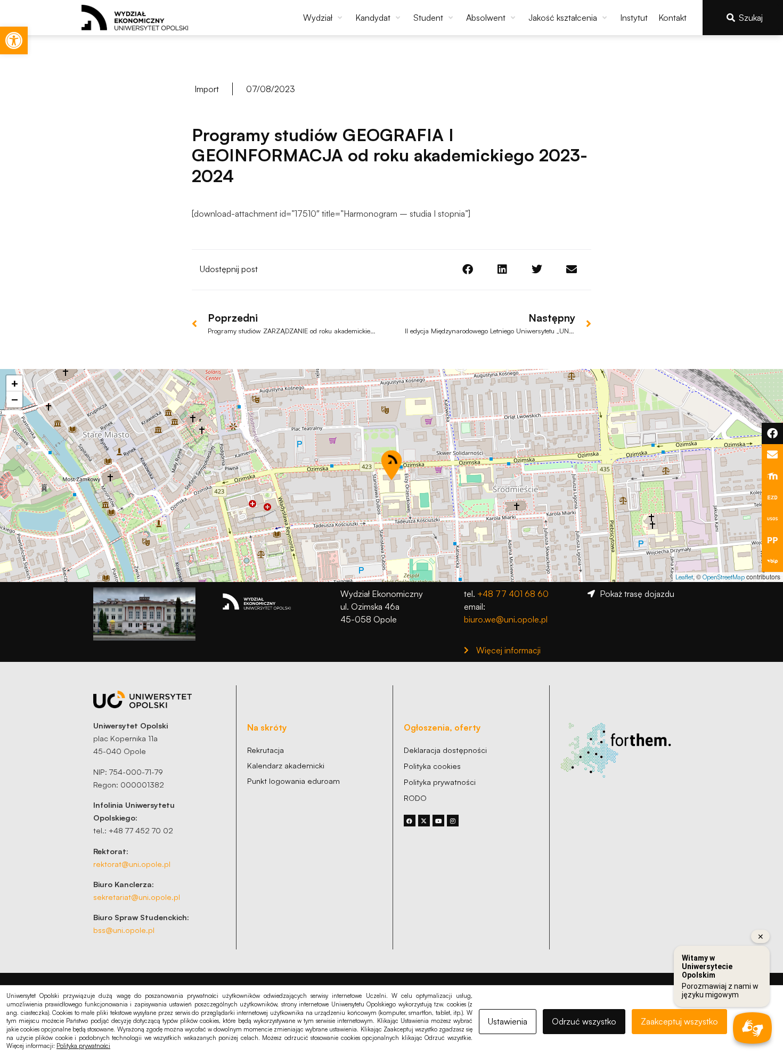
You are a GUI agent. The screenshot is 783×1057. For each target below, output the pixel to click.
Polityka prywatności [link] (83, 1046)
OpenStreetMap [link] (724, 577)
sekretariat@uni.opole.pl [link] (136, 897)
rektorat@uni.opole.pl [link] (131, 863)
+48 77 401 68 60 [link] (513, 593)
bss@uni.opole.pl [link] (123, 930)
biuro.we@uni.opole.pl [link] (506, 619)
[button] (324, 18)
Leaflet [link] (684, 577)
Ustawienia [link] (507, 1021)
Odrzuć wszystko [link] (584, 1021)
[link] (14, 40)
